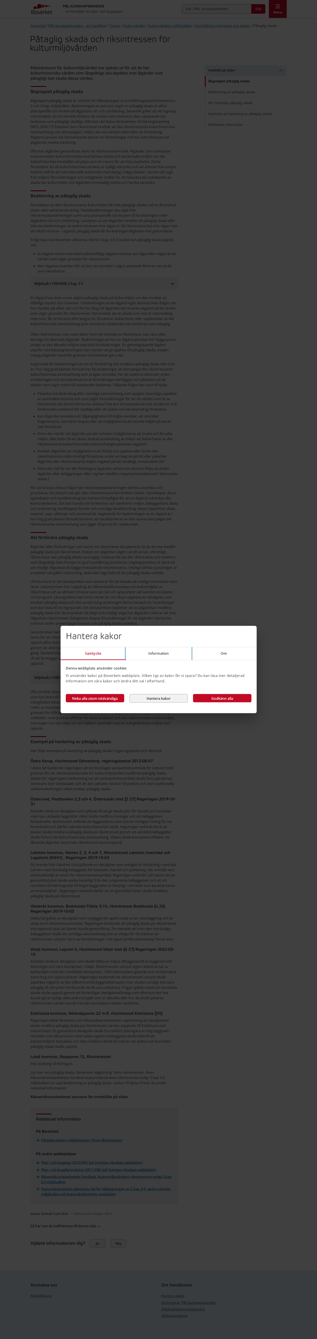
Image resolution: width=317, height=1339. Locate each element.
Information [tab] (158, 653)
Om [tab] (224, 653)
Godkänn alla (222, 698)
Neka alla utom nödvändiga (95, 698)
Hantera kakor (159, 698)
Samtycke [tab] (93, 653)
